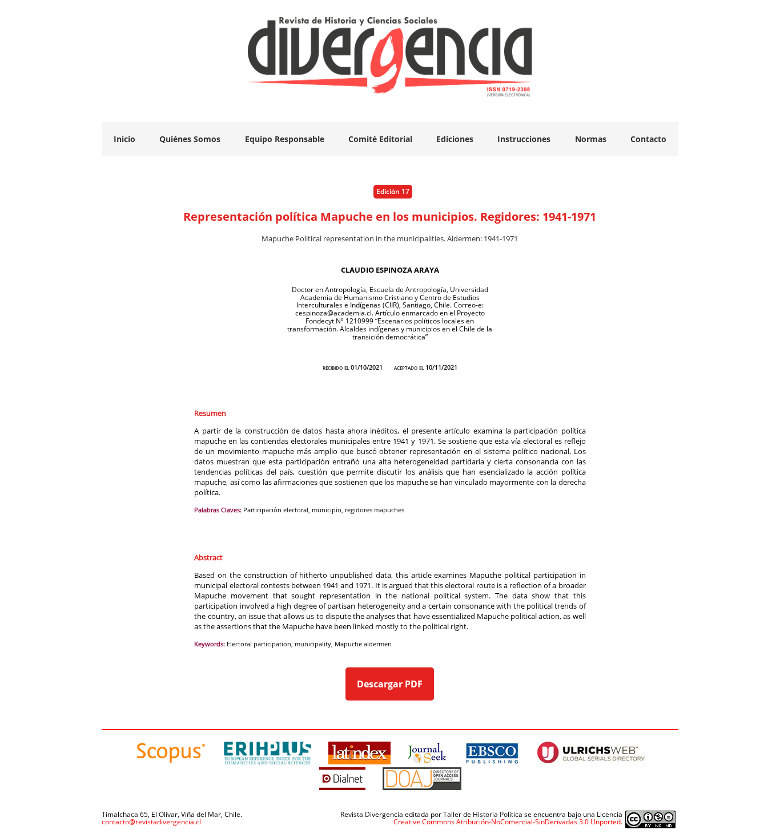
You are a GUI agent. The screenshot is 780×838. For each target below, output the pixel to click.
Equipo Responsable (284, 138)
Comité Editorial (380, 138)
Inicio (124, 138)
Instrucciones (523, 138)
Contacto (648, 138)
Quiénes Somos (189, 138)
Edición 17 (392, 191)
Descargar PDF (390, 684)
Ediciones (454, 138)
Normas (590, 138)
